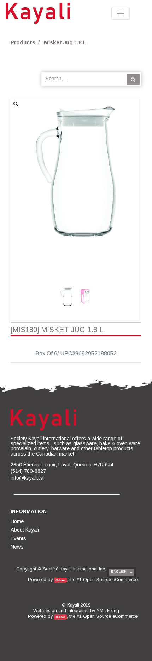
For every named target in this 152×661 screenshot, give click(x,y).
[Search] (133, 79)
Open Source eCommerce (110, 579)
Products (23, 42)
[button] (20, 171)
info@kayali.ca (27, 478)
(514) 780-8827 (28, 471)
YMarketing (108, 610)
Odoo (60, 580)
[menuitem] (18, 521)
